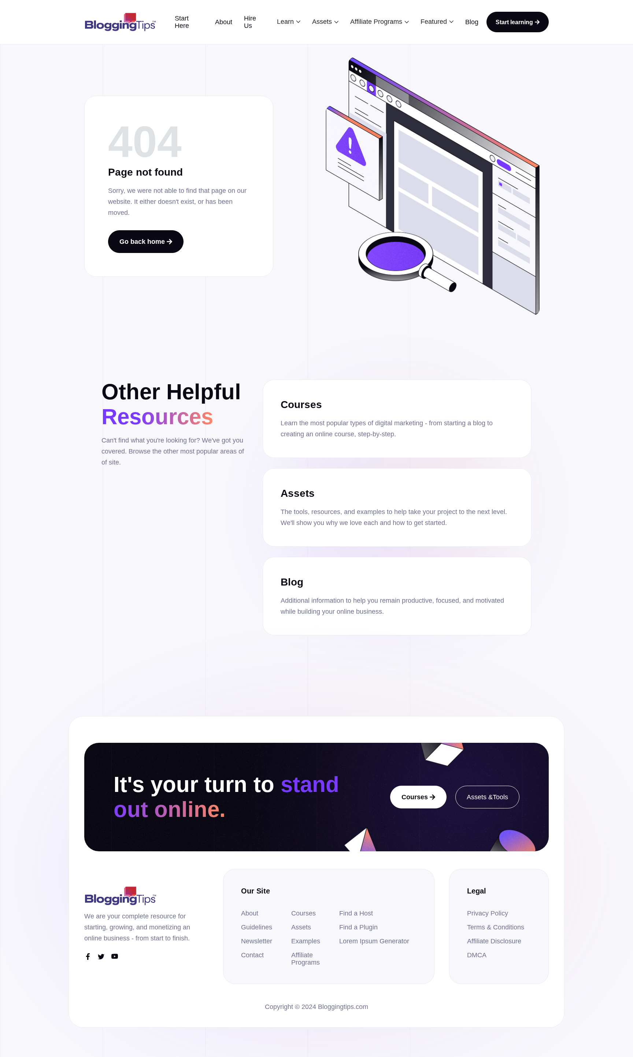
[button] (288, 21)
